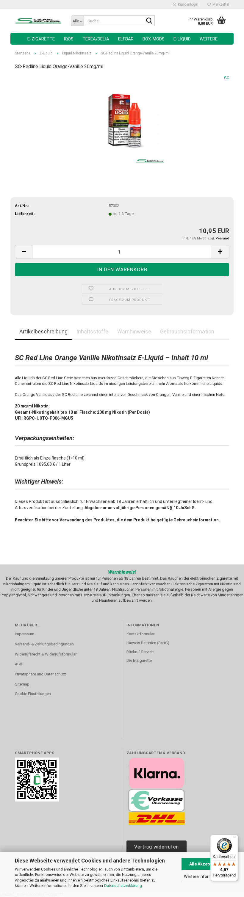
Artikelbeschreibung (43, 331)
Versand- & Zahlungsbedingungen (44, 644)
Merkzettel (220, 4)
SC (226, 78)
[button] (24, 251)
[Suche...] (149, 21)
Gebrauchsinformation (187, 331)
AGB (18, 664)
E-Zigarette (41, 39)
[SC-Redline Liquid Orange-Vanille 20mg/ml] (122, 119)
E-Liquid (182, 39)
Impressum (24, 634)
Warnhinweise (134, 331)
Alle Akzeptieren (205, 864)
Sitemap (22, 684)
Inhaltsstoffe (92, 331)
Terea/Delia (95, 39)
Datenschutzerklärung (123, 885)
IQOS (68, 39)
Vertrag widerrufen (156, 847)
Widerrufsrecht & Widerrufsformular (45, 654)
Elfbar (126, 39)
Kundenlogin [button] (187, 4)
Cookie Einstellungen (33, 693)
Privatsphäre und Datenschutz (40, 674)
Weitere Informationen (205, 876)
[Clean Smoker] (38, 21)
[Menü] (234, 838)
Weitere (209, 39)
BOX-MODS (154, 39)
